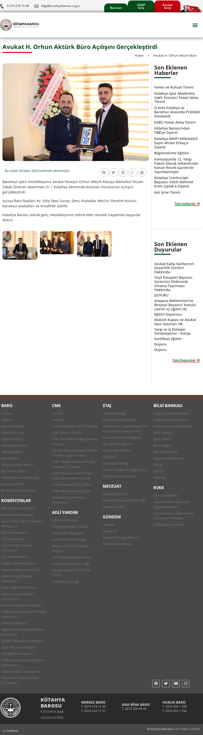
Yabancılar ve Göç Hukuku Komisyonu (20, 680)
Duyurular (110, 531)
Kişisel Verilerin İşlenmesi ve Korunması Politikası (173, 515)
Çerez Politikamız (165, 495)
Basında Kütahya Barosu (120, 537)
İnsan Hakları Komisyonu (19, 587)
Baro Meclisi (10, 458)
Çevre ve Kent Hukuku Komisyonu (17, 547)
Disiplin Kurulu (12, 439)
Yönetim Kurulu (12, 432)
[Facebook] (156, 683)
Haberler (109, 524)
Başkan (6, 419)
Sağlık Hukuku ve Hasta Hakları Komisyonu (23, 632)
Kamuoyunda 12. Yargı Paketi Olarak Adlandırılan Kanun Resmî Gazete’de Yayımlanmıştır (176, 165)
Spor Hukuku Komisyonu (19, 647)
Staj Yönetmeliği (114, 413)
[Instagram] (185, 683)
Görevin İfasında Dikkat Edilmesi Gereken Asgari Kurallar (75, 453)
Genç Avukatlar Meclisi (17, 464)
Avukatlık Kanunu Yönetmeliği (124, 500)
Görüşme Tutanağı (65, 581)
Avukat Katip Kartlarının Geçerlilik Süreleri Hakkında (174, 268)
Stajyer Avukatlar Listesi (119, 476)
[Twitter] (166, 683)
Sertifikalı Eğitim (167, 338)
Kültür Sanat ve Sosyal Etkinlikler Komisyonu (24, 614)
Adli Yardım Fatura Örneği (70, 563)
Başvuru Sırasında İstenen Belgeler (70, 548)
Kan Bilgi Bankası (165, 452)
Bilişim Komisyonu (14, 532)
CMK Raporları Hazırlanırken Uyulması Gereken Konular (72, 475)
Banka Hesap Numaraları (19, 490)
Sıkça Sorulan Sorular (168, 458)
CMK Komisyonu (13, 539)
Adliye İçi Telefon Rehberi (171, 413)
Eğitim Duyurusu (168, 314)
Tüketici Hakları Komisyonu (20, 671)
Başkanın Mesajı (12, 426)
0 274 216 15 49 (18, 6)
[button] (195, 25)
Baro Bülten (162, 439)
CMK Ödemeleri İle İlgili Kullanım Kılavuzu (75, 441)
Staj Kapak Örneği (115, 463)
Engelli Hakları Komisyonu (19, 563)
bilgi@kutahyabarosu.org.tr (60, 6)
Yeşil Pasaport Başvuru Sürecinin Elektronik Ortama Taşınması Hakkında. (173, 283)
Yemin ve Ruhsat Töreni (174, 87)
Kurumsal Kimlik (12, 484)
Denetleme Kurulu (14, 445)
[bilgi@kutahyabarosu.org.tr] (36, 6)
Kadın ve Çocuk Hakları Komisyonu (17, 596)
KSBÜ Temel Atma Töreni (175, 122)
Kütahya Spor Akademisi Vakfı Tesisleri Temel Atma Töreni (176, 97)
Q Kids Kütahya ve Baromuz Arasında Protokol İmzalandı (177, 111)
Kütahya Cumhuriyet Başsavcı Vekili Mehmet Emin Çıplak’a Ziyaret (173, 181)
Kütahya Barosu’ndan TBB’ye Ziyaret (172, 130)
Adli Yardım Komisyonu (18, 508)
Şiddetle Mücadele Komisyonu (23, 641)
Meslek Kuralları (114, 507)
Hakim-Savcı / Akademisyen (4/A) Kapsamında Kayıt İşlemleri (126, 428)
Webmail (159, 477)
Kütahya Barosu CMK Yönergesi (75, 426)
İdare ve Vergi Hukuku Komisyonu (17, 578)
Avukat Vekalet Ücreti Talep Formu (71, 572)
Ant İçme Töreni (167, 192)
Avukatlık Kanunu (115, 494)
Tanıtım (57, 413)
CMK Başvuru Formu (67, 432)
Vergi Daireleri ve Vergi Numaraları (68, 500)
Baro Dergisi (162, 445)
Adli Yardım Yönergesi (67, 533)
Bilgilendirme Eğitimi (171, 153)
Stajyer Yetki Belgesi (117, 450)
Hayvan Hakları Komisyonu (20, 569)
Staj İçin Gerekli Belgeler (120, 419)
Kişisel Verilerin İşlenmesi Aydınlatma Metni (171, 504)
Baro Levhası (162, 432)
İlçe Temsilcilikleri (13, 471)
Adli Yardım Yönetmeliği (69, 539)
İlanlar (157, 464)
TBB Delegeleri (11, 452)
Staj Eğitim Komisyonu (17, 653)
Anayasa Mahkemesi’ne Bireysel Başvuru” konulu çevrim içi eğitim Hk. (175, 304)
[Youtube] (175, 683)
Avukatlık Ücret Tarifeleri (170, 419)
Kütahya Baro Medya (118, 544)
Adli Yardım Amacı (65, 520)
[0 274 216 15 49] (2, 6)
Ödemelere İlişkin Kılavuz (70, 526)
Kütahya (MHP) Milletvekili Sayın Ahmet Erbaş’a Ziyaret (176, 142)
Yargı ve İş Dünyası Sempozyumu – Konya (172, 331)
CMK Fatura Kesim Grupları (71, 491)
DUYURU (161, 295)
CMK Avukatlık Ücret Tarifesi (72, 484)
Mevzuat (58, 419)
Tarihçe (6, 413)
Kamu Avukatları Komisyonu (21, 605)
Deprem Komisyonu (15, 556)
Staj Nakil (109, 457)
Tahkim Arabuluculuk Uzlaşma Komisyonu (23, 662)
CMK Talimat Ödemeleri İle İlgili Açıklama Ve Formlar (74, 464)
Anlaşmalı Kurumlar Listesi (172, 426)
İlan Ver (158, 471)
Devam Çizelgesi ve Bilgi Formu (125, 469)
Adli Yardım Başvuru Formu (71, 557)
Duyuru (160, 344)
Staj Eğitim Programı (117, 444)
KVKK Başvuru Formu (168, 524)
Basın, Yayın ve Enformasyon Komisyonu (21, 523)
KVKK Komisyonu (13, 623)
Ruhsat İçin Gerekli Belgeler (122, 437)
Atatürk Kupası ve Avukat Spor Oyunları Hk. (175, 321)
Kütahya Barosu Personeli (20, 477)
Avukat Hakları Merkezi (17, 514)
